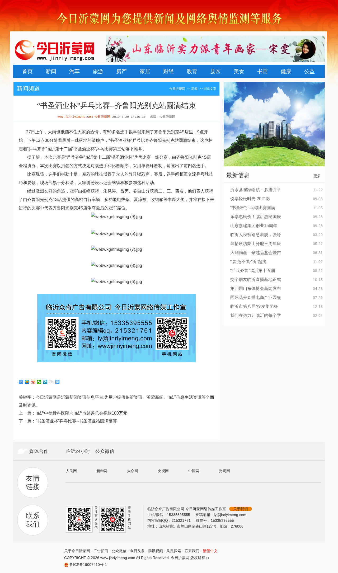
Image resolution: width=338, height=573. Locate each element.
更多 (317, 176)
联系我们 (192, 551)
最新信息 (238, 175)
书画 (262, 71)
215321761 (182, 520)
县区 (215, 71)
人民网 (71, 471)
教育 (192, 71)
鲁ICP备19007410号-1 (88, 564)
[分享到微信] (39, 382)
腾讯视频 (155, 551)
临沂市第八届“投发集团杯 (254, 306)
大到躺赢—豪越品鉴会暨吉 (255, 252)
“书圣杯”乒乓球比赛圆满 (252, 207)
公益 (309, 71)
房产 (121, 71)
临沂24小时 (78, 451)
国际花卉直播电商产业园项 (255, 297)
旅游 (98, 71)
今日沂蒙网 (177, 89)
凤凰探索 (173, 551)
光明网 (224, 471)
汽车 (74, 71)
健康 (286, 71)
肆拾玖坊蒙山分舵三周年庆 (255, 243)
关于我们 (240, 509)
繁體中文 (210, 551)
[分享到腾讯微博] (45, 382)
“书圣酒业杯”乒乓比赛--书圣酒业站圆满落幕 (76, 421)
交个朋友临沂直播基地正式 (255, 279)
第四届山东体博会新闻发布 (255, 288)
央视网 (163, 471)
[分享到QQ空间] (27, 382)
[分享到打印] (57, 382)
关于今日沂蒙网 (77, 551)
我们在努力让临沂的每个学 (255, 315)
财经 (168, 71)
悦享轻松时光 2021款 (250, 198)
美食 (239, 71)
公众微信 (104, 451)
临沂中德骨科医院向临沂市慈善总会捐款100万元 (81, 413)
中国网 (193, 471)
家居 (145, 71)
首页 (27, 71)
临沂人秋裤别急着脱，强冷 (255, 234)
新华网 (101, 471)
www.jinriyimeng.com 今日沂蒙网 (84, 117)
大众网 (132, 471)
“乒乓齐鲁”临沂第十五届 (252, 270)
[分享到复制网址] (51, 382)
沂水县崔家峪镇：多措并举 (255, 189)
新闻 (51, 71)
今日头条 (137, 551)
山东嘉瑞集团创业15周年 (253, 225)
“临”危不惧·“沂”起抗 (248, 261)
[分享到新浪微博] (33, 382)
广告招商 (100, 551)
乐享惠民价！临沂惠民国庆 (255, 216)
